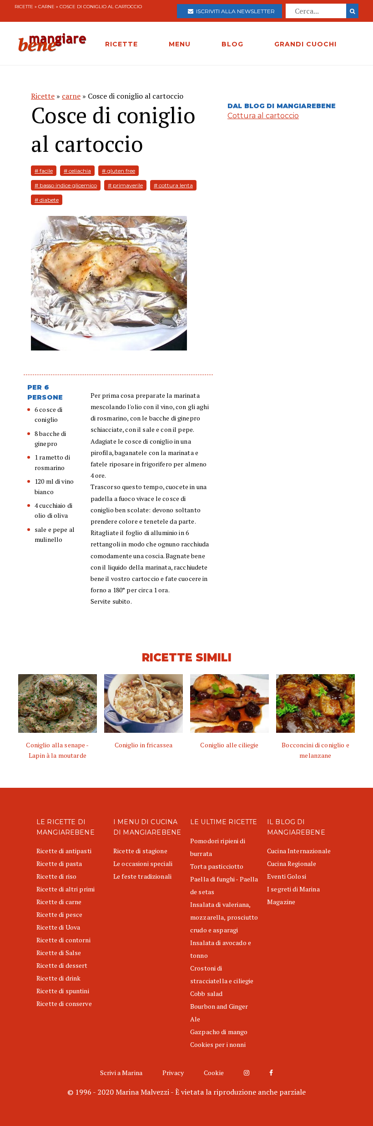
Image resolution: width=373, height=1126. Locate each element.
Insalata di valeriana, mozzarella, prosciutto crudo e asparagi (224, 917)
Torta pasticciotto (217, 866)
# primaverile (125, 185)
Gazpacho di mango (218, 1031)
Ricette (24, 7)
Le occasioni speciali (142, 863)
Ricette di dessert (62, 965)
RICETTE (121, 44)
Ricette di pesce (59, 914)
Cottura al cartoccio (263, 115)
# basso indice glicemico (66, 185)
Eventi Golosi (286, 876)
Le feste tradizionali (142, 876)
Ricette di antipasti (63, 850)
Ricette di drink (58, 978)
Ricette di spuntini (62, 990)
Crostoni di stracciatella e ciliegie (221, 974)
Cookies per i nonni (218, 1044)
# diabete (47, 199)
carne (46, 7)
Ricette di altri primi (65, 889)
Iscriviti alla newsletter (234, 11)
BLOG (232, 44)
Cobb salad (206, 993)
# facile (44, 170)
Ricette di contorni (63, 940)
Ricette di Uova (58, 927)
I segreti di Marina (293, 889)
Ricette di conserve (64, 1003)
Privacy (173, 1072)
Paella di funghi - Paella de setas (224, 885)
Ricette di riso (56, 876)
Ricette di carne (58, 901)
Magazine (281, 901)
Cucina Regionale (291, 863)
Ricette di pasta (59, 863)
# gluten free (118, 170)
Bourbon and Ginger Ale (219, 1012)
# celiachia (77, 170)
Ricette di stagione (140, 850)
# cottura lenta (173, 185)
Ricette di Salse (58, 952)
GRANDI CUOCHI (305, 44)
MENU (180, 44)
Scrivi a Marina (121, 1072)
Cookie (214, 1072)
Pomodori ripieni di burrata (217, 847)
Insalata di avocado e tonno (220, 949)
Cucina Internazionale (299, 850)
